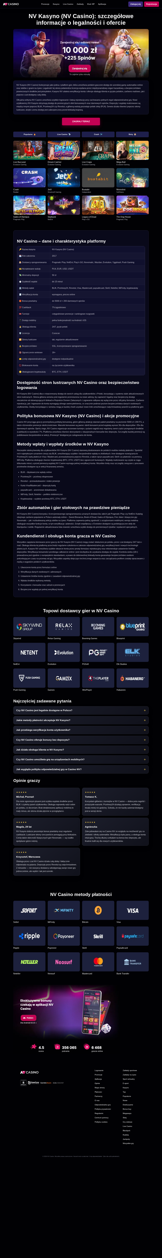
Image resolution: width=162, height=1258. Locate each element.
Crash (98, 134)
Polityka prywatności (103, 1109)
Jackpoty (126, 1139)
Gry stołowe (127, 1122)
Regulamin (99, 1113)
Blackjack (126, 1131)
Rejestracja (151, 4)
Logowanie (99, 1070)
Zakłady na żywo (129, 1075)
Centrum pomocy (101, 1118)
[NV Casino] (29, 1072)
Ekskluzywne (128, 1105)
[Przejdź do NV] (81, 53)
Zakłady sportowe (130, 1070)
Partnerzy (98, 1096)
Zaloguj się (135, 4)
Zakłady (80, 4)
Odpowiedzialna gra (103, 1105)
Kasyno (56, 4)
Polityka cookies (101, 1122)
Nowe (125, 1100)
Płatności (98, 1092)
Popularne (30, 134)
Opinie (97, 1083)
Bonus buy (127, 1109)
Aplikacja (102, 4)
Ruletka (126, 1135)
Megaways (127, 1113)
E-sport (126, 1083)
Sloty (132, 134)
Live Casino (68, 4)
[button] (81, 710)
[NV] (11, 4)
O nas (97, 1100)
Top (124, 1092)
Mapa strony (100, 1088)
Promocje (45, 4)
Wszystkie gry (128, 1143)
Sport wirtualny (129, 1079)
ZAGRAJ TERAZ (81, 121)
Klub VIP (91, 4)
